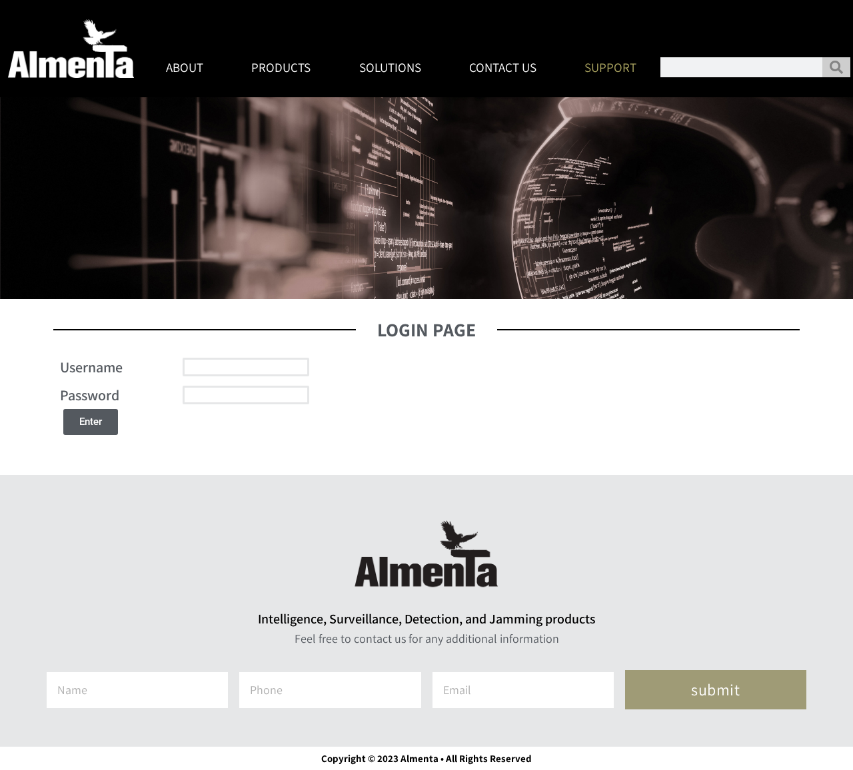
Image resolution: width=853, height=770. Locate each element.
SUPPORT (610, 67)
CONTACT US (502, 67)
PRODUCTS (281, 67)
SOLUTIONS (390, 67)
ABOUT (184, 67)
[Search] (836, 67)
